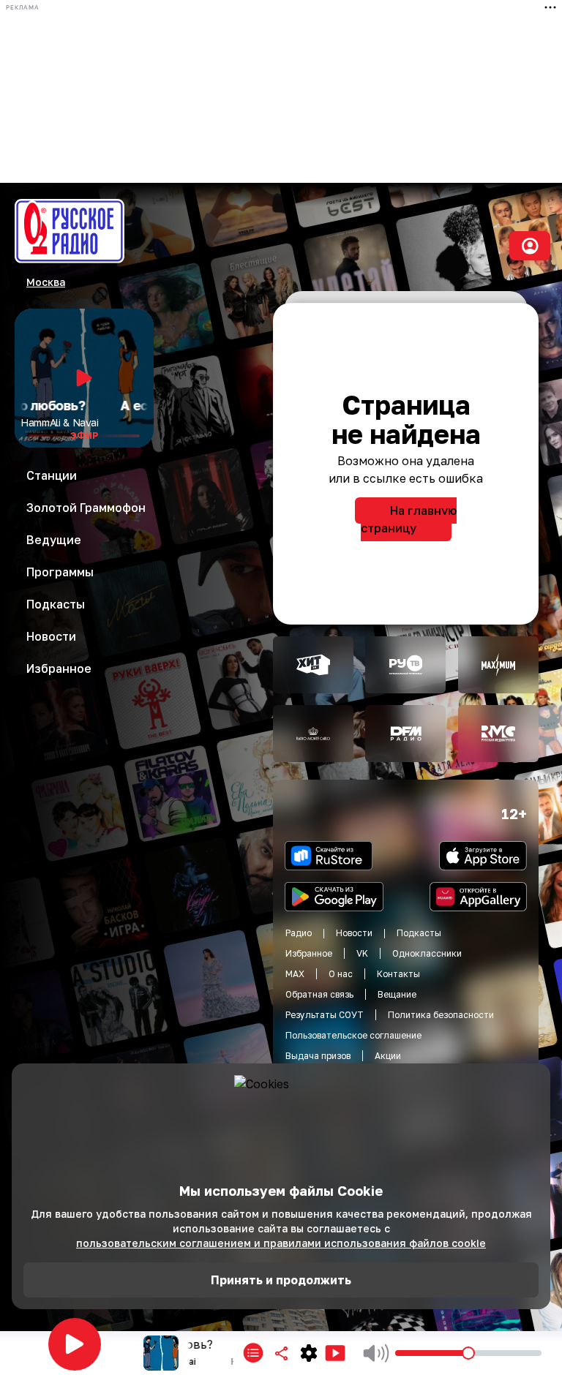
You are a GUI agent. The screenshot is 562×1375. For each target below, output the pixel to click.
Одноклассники (427, 953)
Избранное (308, 953)
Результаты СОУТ (324, 1014)
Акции (388, 1055)
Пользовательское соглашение (353, 1035)
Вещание (397, 994)
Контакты (398, 973)
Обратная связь (319, 994)
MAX (294, 973)
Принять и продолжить (281, 1280)
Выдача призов (318, 1055)
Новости (354, 932)
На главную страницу (409, 519)
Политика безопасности (441, 1014)
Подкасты (419, 932)
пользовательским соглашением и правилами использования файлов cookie (281, 1243)
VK (362, 953)
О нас (341, 973)
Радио (298, 932)
